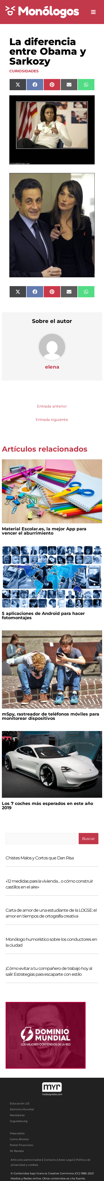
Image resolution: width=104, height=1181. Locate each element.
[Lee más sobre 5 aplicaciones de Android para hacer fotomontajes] (52, 576)
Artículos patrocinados (26, 1160)
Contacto (50, 1160)
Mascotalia (17, 1133)
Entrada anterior (52, 406)
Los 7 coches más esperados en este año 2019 (47, 805)
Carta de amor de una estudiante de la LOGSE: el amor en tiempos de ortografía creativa (51, 913)
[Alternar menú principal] (93, 12)
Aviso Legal (66, 1160)
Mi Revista (17, 1151)
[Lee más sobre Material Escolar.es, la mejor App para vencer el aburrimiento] (52, 491)
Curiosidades (24, 71)
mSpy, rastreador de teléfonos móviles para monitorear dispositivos (50, 716)
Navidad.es (17, 1115)
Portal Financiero (21, 1145)
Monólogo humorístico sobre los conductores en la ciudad (51, 942)
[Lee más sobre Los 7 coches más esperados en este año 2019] (52, 764)
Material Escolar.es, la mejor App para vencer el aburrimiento (44, 531)
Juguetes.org (18, 1121)
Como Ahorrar (19, 1139)
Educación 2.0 (19, 1103)
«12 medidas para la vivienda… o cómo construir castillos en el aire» (49, 884)
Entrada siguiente (52, 419)
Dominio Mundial (22, 1109)
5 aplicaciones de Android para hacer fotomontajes (43, 615)
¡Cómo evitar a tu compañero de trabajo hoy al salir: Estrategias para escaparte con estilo (49, 971)
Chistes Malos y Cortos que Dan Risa (40, 857)
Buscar (88, 838)
